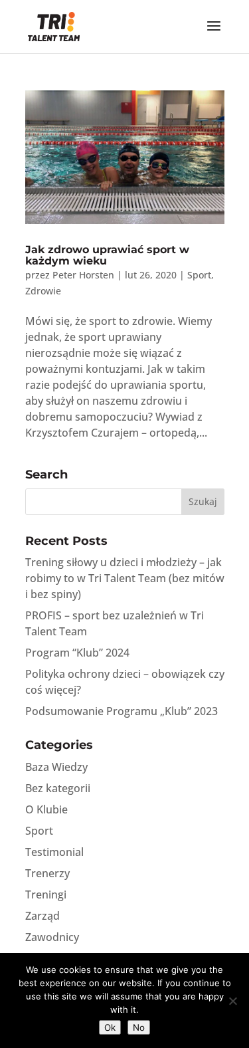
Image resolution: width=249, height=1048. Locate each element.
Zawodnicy (52, 937)
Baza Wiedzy (56, 767)
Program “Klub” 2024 (77, 652)
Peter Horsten (83, 274)
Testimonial (54, 852)
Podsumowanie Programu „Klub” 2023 (121, 711)
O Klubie (46, 809)
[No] (232, 1000)
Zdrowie (43, 290)
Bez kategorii (57, 788)
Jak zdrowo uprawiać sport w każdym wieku (107, 255)
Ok (110, 1027)
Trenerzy (47, 873)
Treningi (45, 894)
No (139, 1027)
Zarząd (42, 915)
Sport (199, 274)
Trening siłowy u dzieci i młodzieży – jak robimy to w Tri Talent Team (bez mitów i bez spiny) (124, 578)
